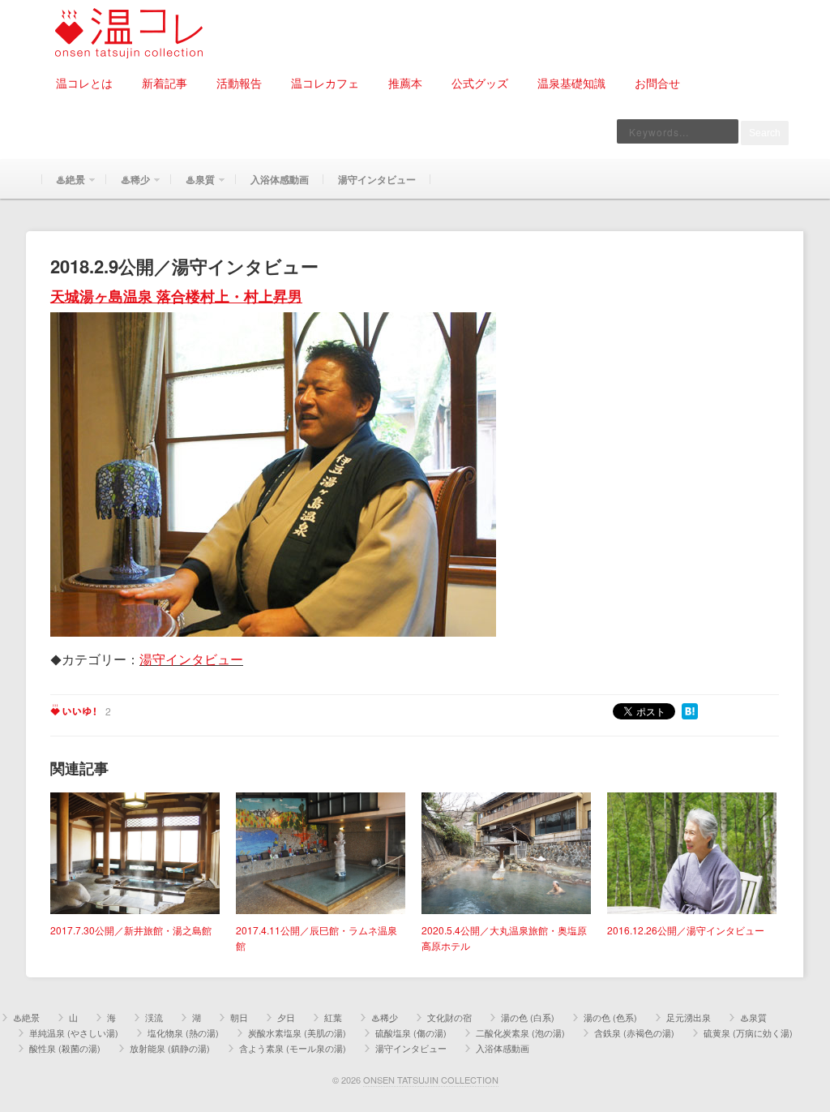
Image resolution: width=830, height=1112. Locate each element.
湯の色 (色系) (610, 1017)
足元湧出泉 (688, 1017)
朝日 (239, 1017)
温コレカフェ (325, 83)
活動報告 (239, 83)
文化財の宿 (449, 1017)
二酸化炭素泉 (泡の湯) (520, 1032)
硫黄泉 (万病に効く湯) (748, 1032)
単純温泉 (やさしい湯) (73, 1032)
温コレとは (84, 83)
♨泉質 (193, 185)
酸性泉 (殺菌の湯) (65, 1047)
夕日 (286, 1017)
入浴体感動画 (279, 179)
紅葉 (333, 1017)
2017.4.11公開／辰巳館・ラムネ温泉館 (316, 937)
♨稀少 (128, 185)
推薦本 (405, 83)
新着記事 (164, 83)
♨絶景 (63, 185)
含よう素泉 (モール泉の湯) (292, 1047)
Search (765, 133)
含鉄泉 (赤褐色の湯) (634, 1032)
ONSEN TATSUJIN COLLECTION (430, 1079)
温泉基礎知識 (571, 83)
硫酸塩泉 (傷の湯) (411, 1032)
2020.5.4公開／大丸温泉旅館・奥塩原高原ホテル (504, 937)
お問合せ (657, 83)
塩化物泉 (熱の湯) (183, 1032)
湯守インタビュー (377, 179)
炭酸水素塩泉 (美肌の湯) (297, 1032)
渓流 (154, 1017)
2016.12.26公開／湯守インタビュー (685, 930)
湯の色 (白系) (527, 1017)
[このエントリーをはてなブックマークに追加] (690, 710)
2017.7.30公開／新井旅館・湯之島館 (131, 930)
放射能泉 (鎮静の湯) (170, 1047)
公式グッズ (479, 83)
